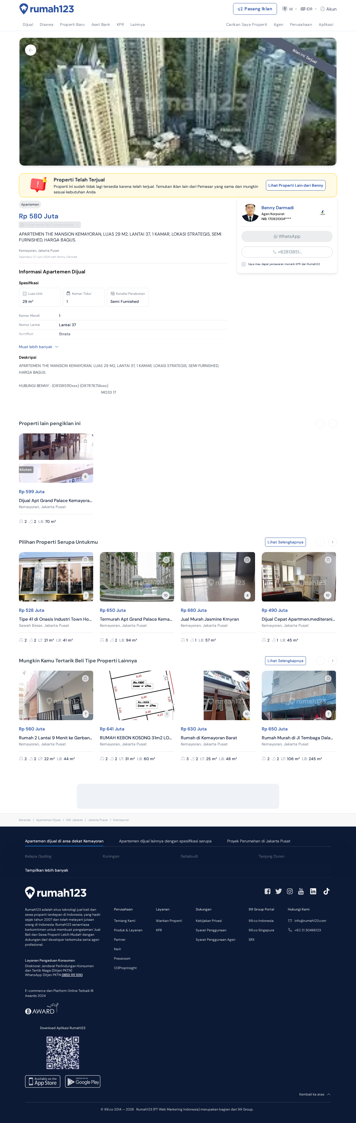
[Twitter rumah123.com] (278, 891)
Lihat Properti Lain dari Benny (295, 185)
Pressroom (122, 958)
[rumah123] (55, 893)
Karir (117, 949)
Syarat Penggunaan (211, 930)
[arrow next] (332, 423)
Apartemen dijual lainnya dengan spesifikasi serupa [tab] (165, 841)
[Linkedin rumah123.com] (313, 891)
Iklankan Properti (169, 921)
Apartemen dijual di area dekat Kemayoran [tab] (64, 841)
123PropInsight (125, 968)
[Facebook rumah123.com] (267, 891)
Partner (119, 939)
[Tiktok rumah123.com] (326, 891)
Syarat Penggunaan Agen (215, 939)
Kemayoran (121, 820)
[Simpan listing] (85, 441)
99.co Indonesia (261, 921)
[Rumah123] (46, 8)
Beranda (25, 820)
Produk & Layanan (128, 930)
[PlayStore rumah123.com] (82, 1081)
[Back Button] (30, 50)
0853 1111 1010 (72, 975)
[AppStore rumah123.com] (42, 1081)
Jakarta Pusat (98, 820)
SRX (251, 939)
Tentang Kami (124, 921)
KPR (159, 930)
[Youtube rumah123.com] (301, 891)
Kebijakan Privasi (209, 921)
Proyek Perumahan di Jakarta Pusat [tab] (258, 841)
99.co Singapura (261, 930)
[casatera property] (323, 212)
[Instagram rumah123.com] (289, 891)
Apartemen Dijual (48, 820)
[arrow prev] (320, 423)
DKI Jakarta (74, 820)
